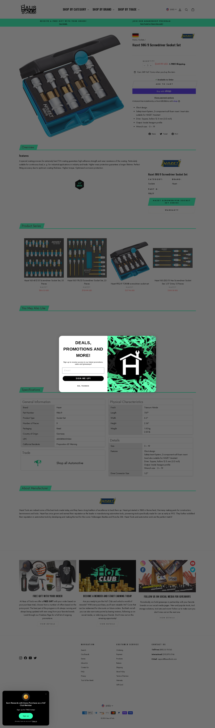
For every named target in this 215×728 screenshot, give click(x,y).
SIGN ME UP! (83, 378)
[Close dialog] (153, 339)
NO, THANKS (83, 386)
